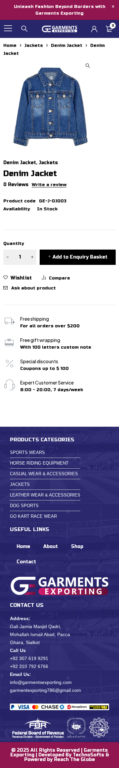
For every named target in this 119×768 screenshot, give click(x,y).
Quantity (13, 243)
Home (10, 45)
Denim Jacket (66, 45)
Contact (26, 562)
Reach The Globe (74, 759)
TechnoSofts (88, 755)
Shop (77, 546)
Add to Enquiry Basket (80, 257)
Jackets (33, 45)
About (50, 546)
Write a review (49, 184)
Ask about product (33, 288)
